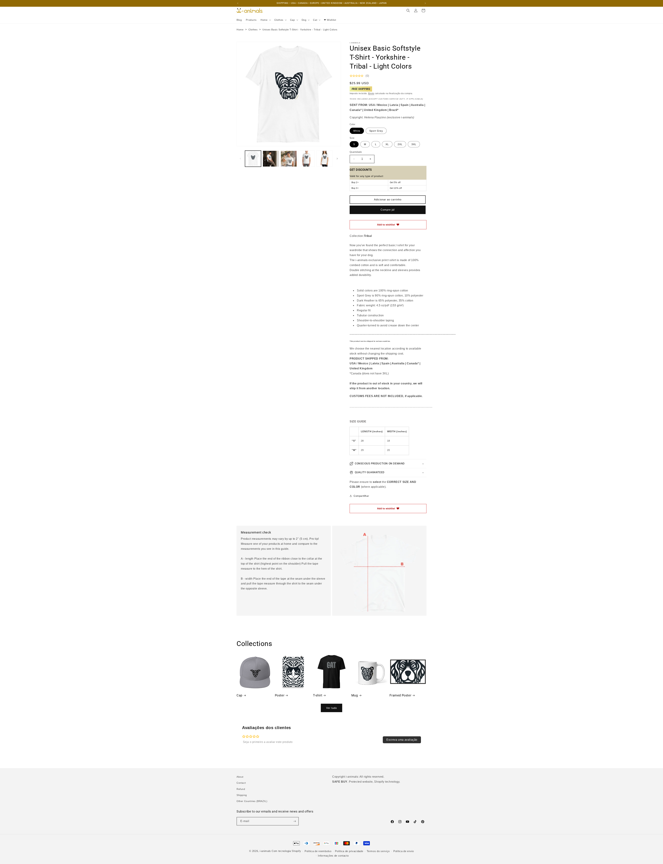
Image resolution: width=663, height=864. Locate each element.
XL (387, 144)
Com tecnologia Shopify (286, 850)
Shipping (242, 795)
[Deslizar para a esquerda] (240, 158)
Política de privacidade (349, 851)
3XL (413, 144)
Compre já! (388, 209)
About (240, 776)
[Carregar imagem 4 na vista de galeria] (307, 159)
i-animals (265, 850)
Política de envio (403, 851)
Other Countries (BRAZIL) (252, 801)
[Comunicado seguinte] (425, 3)
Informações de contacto (333, 855)
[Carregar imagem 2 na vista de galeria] (271, 159)
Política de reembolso (318, 851)
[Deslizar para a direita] (337, 158)
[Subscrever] (294, 821)
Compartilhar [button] (361, 495)
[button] (265, 19)
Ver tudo (331, 707)
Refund (241, 789)
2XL (400, 144)
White (356, 130)
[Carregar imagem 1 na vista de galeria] (253, 159)
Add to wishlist (386, 224)
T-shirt (317, 695)
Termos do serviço (378, 851)
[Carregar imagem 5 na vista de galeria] (324, 159)
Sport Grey (376, 130)
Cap (239, 695)
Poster (280, 695)
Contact (241, 782)
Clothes (252, 29)
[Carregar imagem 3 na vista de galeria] (289, 159)
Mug (354, 695)
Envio (371, 93)
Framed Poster (400, 695)
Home (240, 29)
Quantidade (356, 152)
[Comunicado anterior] (238, 3)
